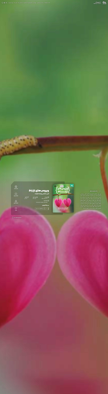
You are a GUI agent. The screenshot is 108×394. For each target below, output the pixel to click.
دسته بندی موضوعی (40, 2)
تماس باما (15, 2)
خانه (49, 2)
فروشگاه (46, 2)
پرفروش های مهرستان (39, 202)
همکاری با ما (24, 2)
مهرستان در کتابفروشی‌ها (32, 2)
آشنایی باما (20, 2)
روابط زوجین (45, 202)
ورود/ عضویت (10, 2)
